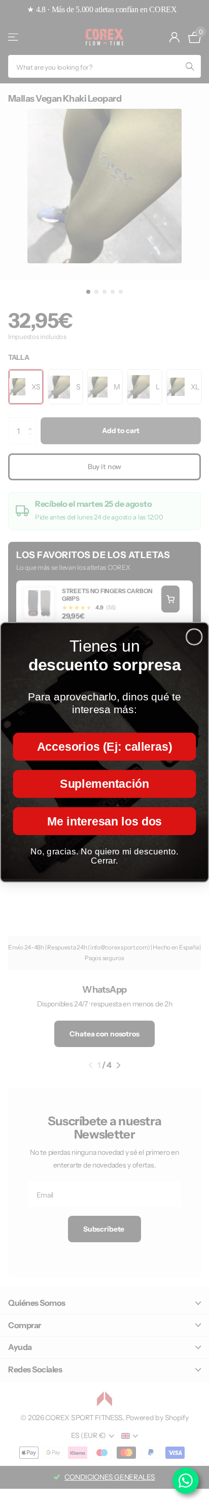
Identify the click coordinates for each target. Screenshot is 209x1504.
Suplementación (104, 783)
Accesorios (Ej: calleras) (104, 746)
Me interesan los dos (104, 820)
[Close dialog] (194, 636)
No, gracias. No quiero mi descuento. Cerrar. (104, 855)
